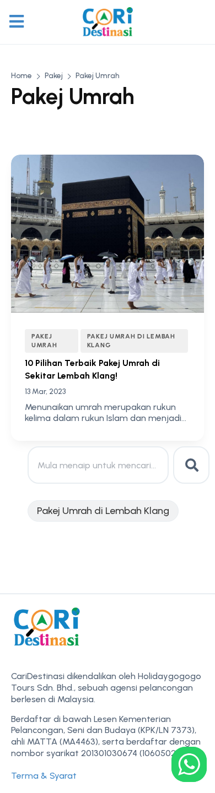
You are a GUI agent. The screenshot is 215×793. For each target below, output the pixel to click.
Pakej (54, 75)
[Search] (191, 465)
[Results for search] (98, 490)
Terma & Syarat (44, 775)
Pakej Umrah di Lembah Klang (131, 340)
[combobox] (98, 465)
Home (21, 75)
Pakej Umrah (44, 340)
